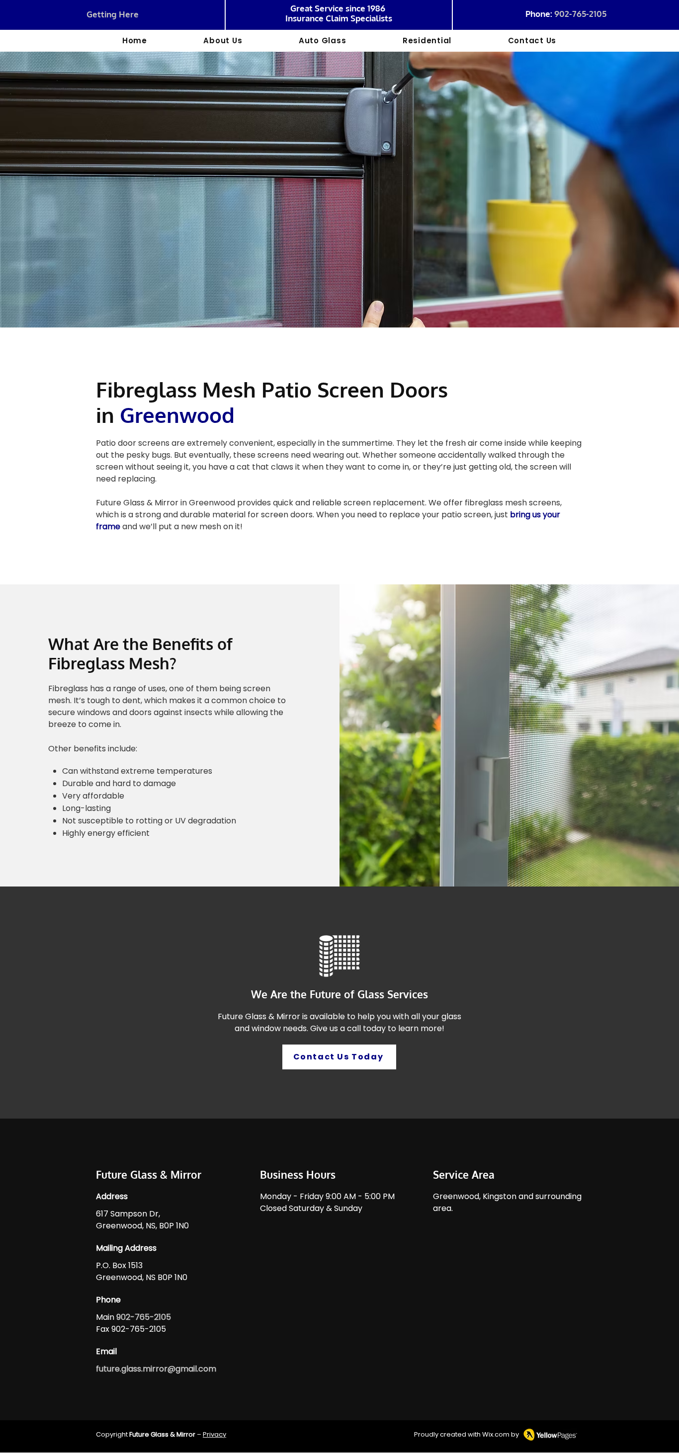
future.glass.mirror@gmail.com (156, 1368)
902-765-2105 (580, 13)
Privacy (214, 1434)
